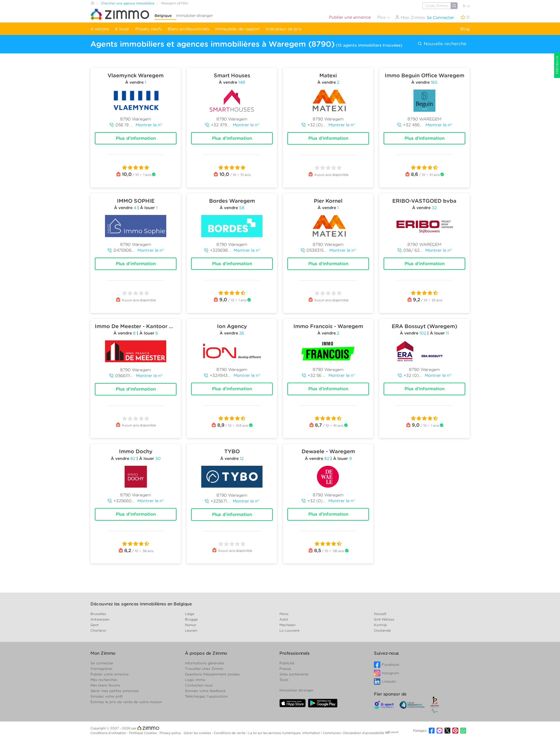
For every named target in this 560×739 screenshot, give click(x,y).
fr (465, 6)
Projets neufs (148, 29)
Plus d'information (136, 138)
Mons (283, 614)
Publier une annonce (350, 17)
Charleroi (98, 630)
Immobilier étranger (194, 15)
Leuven (191, 630)
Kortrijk (380, 625)
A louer (122, 29)
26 (241, 333)
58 (241, 207)
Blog (465, 29)
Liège (189, 614)
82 (132, 458)
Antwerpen (99, 619)
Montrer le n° (149, 124)
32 (434, 207)
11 (447, 333)
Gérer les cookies (198, 733)
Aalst (283, 619)
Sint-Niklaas (384, 619)
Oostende (382, 630)
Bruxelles (98, 614)
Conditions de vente (230, 733)
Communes (332, 733)
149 (241, 82)
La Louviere (289, 630)
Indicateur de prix (284, 29)
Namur (190, 625)
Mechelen (287, 625)
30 (158, 458)
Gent (94, 625)
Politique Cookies (143, 733)
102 (422, 333)
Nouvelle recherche (444, 43)
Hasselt (380, 614)
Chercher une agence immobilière (128, 3)
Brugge (191, 619)
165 (434, 82)
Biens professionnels (188, 29)
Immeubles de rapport (237, 29)
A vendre (99, 29)
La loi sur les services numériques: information (284, 733)
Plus (382, 17)
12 (242, 458)
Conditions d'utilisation (108, 733)
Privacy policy (171, 733)
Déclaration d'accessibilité (363, 733)
